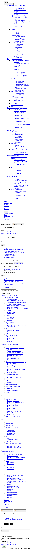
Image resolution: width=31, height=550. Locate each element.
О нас (5, 215)
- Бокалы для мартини (20, 115)
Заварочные (10, 317)
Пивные (9, 320)
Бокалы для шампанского (14, 407)
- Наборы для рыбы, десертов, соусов (19, 55)
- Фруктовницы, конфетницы (18, 44)
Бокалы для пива (12, 414)
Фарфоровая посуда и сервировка (16, 5)
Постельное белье (12, 492)
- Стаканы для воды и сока (21, 122)
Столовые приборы (16, 50)
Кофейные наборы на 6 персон (16, 305)
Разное (12, 106)
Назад (6, 2)
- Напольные (17, 142)
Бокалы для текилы (12, 405)
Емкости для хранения (17, 105)
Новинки (6, 201)
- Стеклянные (18, 27)
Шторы (9, 484)
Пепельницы (14, 131)
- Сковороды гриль (19, 72)
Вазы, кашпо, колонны (17, 134)
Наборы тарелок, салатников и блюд (17, 325)
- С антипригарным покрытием (19, 65)
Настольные (10, 464)
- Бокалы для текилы (20, 117)
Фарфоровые (11, 430)
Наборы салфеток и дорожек (15, 479)
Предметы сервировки (17, 42)
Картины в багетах (12, 456)
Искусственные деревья (14, 447)
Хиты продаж (8, 203)
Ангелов (9, 438)
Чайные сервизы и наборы (18, 7)
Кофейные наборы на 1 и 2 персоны (17, 308)
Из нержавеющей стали (14, 355)
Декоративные (11, 433)
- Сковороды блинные (20, 73)
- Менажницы (18, 47)
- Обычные (17, 32)
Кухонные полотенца (13, 478)
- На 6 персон (17, 51)
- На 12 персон (18, 53)
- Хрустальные (18, 136)
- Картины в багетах (19, 160)
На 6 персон (10, 336)
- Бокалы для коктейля (20, 111)
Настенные (10, 462)
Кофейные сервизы (12, 307)
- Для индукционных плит (21, 63)
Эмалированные (12, 376)
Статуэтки (13, 143)
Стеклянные (10, 313)
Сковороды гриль (12, 357)
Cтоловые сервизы (12, 323)
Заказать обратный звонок (11, 266)
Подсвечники (14, 133)
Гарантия (6, 219)
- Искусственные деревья (21, 154)
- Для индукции (18, 82)
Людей (9, 441)
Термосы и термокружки (18, 102)
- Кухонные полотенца (20, 180)
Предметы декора (12, 130)
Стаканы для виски (12, 410)
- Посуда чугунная (19, 81)
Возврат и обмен (8, 213)
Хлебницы (14, 103)
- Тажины (16, 62)
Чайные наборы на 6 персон (15, 300)
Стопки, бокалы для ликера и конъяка (18, 412)
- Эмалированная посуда (21, 84)
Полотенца (10, 495)
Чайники (13, 24)
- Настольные (17, 170)
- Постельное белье (19, 195)
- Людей (16, 148)
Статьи (6, 207)
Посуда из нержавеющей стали (16, 369)
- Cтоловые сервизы (19, 36)
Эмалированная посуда (13, 368)
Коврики (9, 497)
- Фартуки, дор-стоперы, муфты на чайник (21, 185)
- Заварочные (17, 30)
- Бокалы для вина (19, 120)
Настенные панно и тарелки (15, 459)
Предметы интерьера (13, 155)
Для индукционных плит (14, 351)
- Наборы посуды (19, 90)
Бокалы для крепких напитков (15, 402)
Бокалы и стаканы (16, 109)
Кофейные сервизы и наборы (19, 16)
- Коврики (17, 200)
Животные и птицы (12, 439)
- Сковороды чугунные (20, 75)
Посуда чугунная (12, 365)
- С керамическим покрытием (19, 68)
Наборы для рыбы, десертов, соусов (17, 339)
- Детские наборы (19, 41)
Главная (6, 516)
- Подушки (17, 192)
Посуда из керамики (13, 371)
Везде (5, 248)
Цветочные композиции (14, 446)
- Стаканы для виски (20, 121)
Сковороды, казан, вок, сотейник (20, 60)
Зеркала (13, 171)
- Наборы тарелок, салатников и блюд (19, 38)
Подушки (10, 489)
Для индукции (11, 366)
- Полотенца (17, 198)
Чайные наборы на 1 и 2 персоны (16, 302)
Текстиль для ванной (16, 197)
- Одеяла (16, 194)
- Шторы (16, 188)
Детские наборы (11, 326)
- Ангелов (17, 145)
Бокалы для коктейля (13, 401)
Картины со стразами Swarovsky (16, 457)
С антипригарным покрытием (15, 352)
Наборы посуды (11, 372)
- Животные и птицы (20, 146)
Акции (6, 204)
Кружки (13, 29)
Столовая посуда (15, 35)
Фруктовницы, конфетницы (15, 330)
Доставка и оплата (9, 218)
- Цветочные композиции (21, 152)
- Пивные (16, 33)
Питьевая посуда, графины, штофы (17, 108)
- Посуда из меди (18, 79)
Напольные (10, 434)
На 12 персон (11, 338)
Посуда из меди (11, 363)
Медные (9, 382)
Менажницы (10, 331)
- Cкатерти (17, 179)
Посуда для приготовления (14, 59)
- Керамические (18, 26)
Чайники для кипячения (17, 91)
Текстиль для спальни (17, 189)
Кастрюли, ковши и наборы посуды (16, 362)
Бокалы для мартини (13, 404)
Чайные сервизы (12, 299)
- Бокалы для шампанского (21, 118)
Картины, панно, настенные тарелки (16, 454)
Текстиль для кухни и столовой (19, 177)
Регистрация (10, 239)
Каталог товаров (9, 4)
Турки (12, 96)
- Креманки (17, 48)
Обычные (10, 318)
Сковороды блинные (13, 358)
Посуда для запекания (17, 100)
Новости (6, 206)
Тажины (9, 349)
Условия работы (8, 216)
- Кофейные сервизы (19, 20)
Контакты (7, 221)
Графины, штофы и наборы (18, 128)
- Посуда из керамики (20, 88)
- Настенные (17, 169)
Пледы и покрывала (13, 487)
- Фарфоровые (18, 137)
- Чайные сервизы (19, 8)
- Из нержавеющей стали (21, 71)
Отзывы (6, 209)
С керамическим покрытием (15, 354)
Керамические (11, 312)
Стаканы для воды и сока (14, 411)
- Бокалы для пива (19, 127)
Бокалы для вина (12, 408)
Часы (12, 167)
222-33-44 (18, 263)
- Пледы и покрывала (20, 191)
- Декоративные (18, 140)
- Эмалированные (19, 93)
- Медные (16, 99)
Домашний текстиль (13, 176)
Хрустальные (11, 428)
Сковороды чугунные (13, 360)
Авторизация (11, 237)
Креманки (10, 333)
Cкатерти (10, 476)
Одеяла (9, 490)
